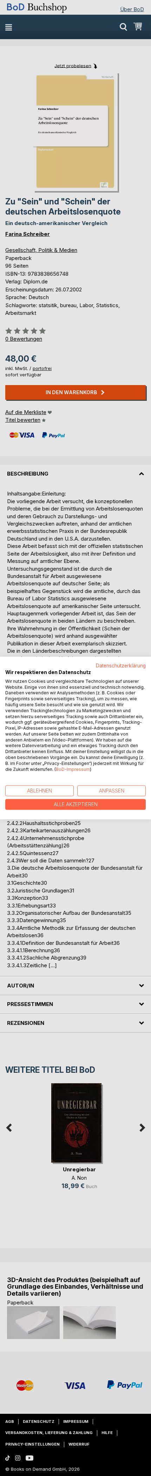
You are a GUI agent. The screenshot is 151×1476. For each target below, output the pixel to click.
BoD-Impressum (73, 769)
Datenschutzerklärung (121, 665)
